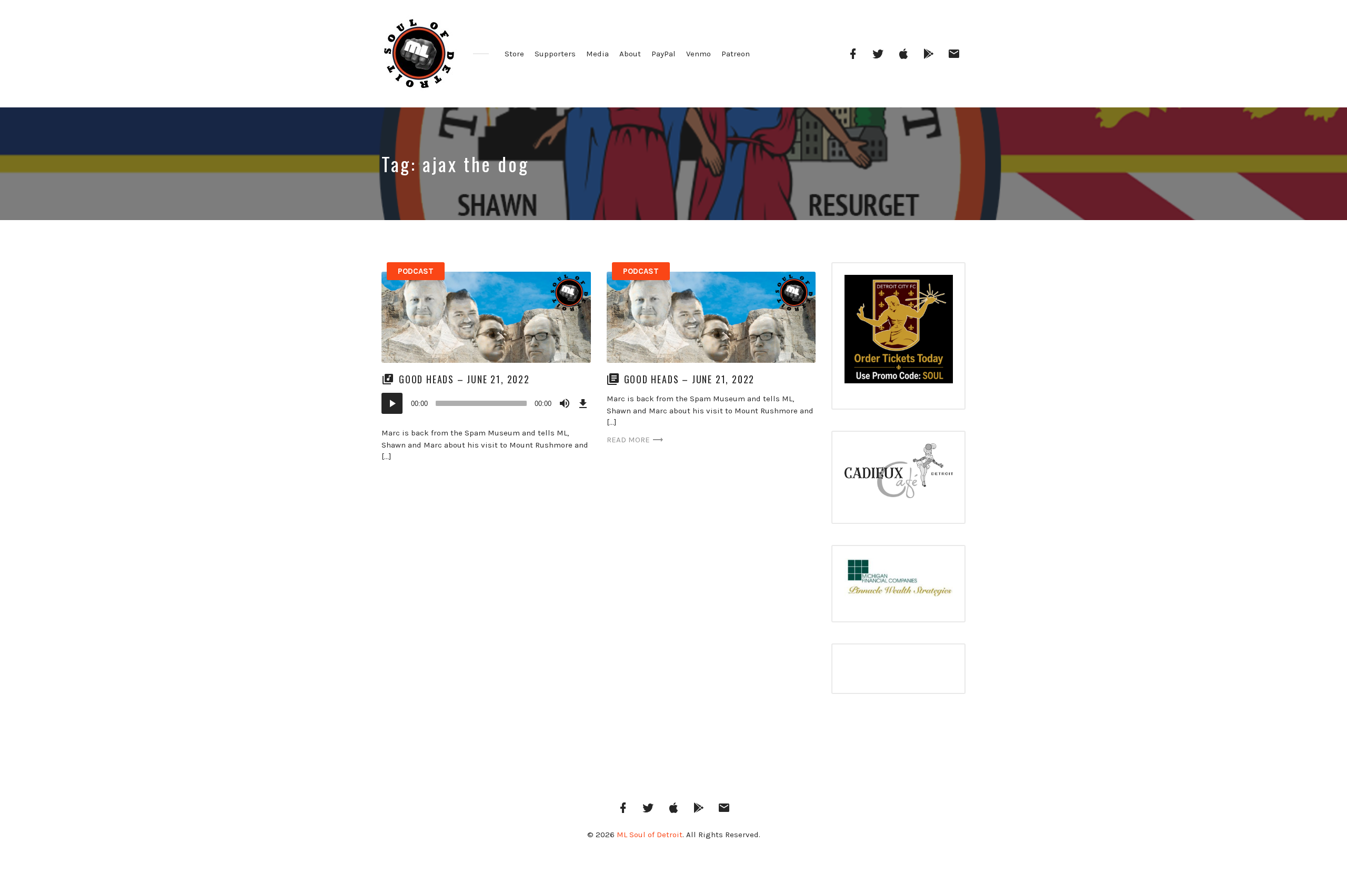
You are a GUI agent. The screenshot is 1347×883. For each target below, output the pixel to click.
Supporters (555, 53)
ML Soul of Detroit (649, 834)
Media (597, 53)
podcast (416, 271)
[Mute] (564, 403)
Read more (628, 439)
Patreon (735, 53)
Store (514, 53)
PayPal (663, 53)
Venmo (698, 53)
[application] (486, 403)
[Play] (392, 403)
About (630, 53)
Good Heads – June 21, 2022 (464, 379)
